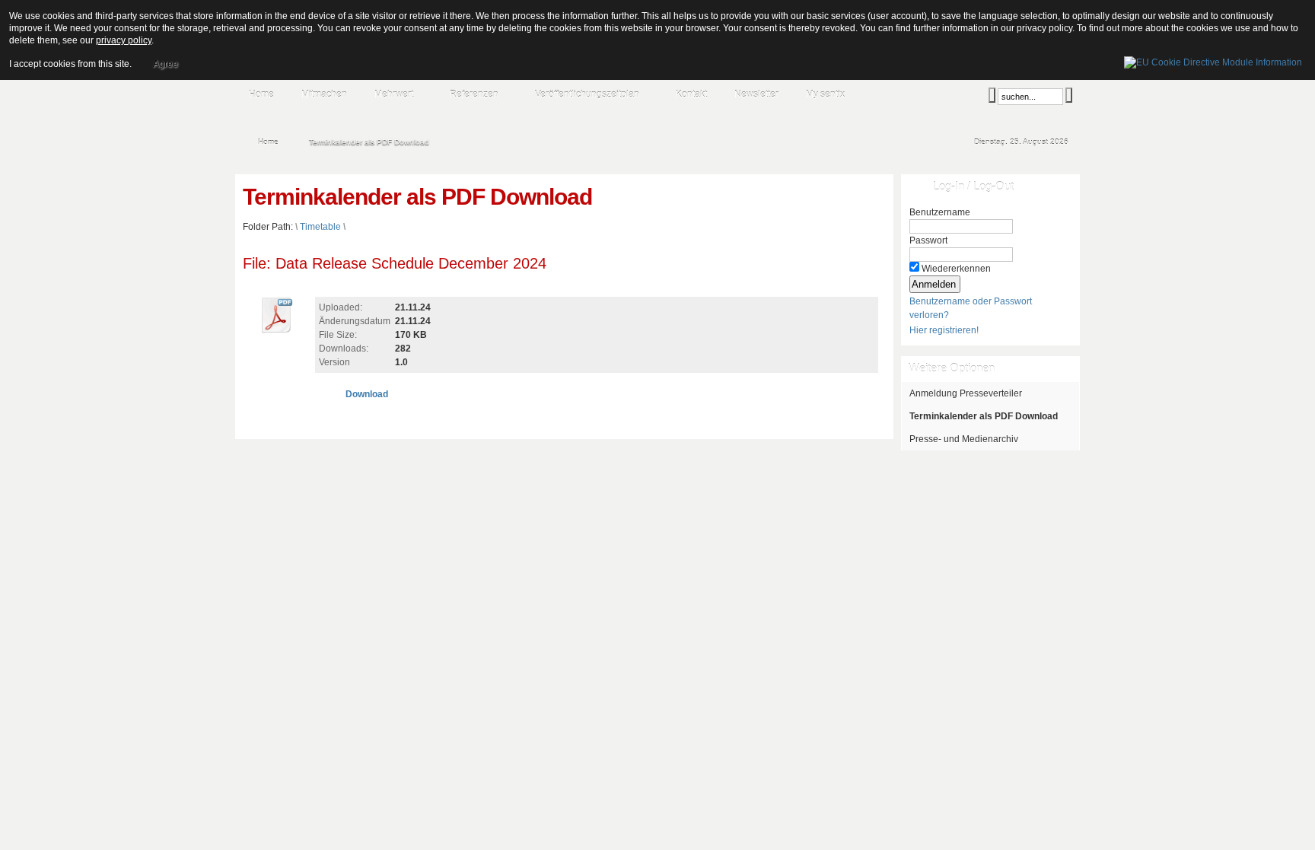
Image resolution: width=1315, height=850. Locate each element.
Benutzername (939, 212)
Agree (165, 64)
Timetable (320, 226)
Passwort (928, 240)
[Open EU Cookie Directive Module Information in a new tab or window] (1213, 60)
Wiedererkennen (956, 268)
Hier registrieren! (944, 330)
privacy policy (123, 40)
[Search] (992, 95)
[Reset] (1068, 95)
